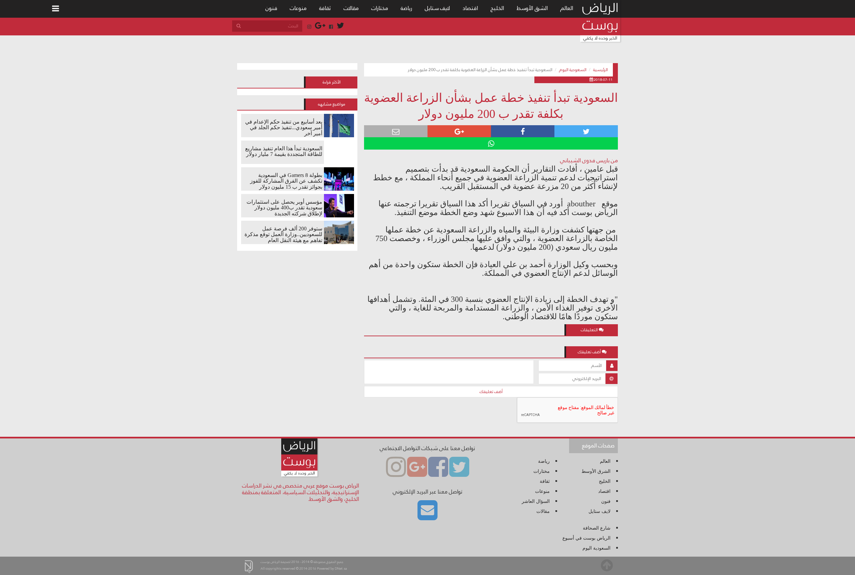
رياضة (406, 8)
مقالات (351, 8)
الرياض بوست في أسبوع (586, 538)
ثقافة (325, 8)
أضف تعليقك (491, 391)
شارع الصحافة (597, 528)
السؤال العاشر (536, 501)
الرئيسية (600, 69)
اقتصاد (470, 8)
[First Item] (55, 8)
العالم (566, 8)
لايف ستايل (437, 8)
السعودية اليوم (572, 69)
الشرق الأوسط (532, 8)
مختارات (379, 8)
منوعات (298, 8)
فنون (271, 8)
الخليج (497, 8)
